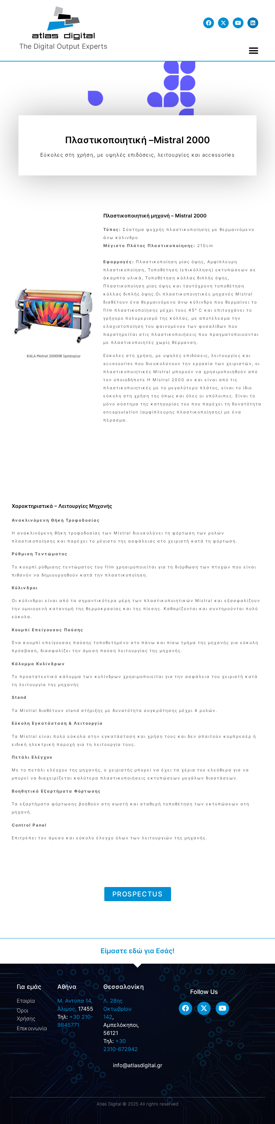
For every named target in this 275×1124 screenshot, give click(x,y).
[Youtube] (238, 22)
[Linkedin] (253, 22)
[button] (253, 50)
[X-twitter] (223, 22)
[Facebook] (208, 22)
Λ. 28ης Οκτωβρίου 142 (117, 1008)
